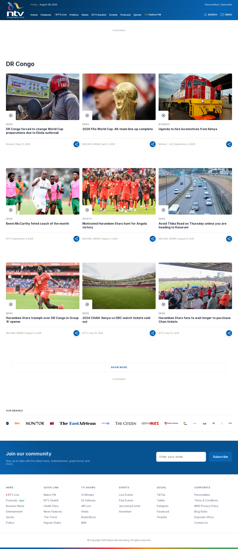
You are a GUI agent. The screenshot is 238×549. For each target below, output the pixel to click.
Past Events (126, 500)
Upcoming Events (129, 505)
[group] (12, 423)
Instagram (162, 505)
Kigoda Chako (52, 522)
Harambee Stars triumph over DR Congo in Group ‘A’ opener (42, 319)
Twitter (161, 500)
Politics (74, 14)
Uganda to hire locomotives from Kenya (188, 129)
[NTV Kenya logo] (15, 10)
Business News (15, 505)
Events (113, 14)
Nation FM (50, 494)
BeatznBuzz (88, 517)
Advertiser (125, 511)
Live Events (126, 494)
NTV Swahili (98, 14)
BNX (84, 522)
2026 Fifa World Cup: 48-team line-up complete (117, 129)
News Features (53, 511)
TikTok (161, 494)
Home (34, 14)
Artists (85, 511)
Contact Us (201, 522)
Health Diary (51, 505)
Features (46, 14)
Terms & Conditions (206, 500)
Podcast (125, 14)
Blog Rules (200, 511)
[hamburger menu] (222, 14)
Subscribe (226, 4)
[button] (224, 14)
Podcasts (15, 500)
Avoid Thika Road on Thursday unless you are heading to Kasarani (192, 225)
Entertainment (14, 511)
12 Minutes (87, 494)
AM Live (86, 505)
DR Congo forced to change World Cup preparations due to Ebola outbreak (34, 131)
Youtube (162, 517)
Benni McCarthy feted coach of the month (37, 223)
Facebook (163, 511)
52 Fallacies (88, 500)
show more (119, 367)
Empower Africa (204, 517)
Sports (137, 14)
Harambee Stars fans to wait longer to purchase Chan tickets (195, 319)
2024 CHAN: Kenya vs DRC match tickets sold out (116, 319)
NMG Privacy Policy (206, 505)
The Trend (50, 517)
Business (164, 124)
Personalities (212, 4)
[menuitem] (34, 14)
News (85, 14)
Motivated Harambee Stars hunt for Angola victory (114, 225)
